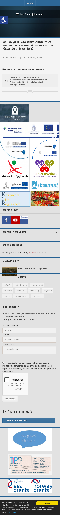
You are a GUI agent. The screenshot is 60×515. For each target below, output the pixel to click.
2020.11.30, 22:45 (33, 57)
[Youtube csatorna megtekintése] (15, 220)
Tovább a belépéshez (16, 420)
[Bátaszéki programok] (24, 220)
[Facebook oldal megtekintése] (6, 220)
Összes (55, 232)
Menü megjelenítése (32, 14)
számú (7, 285)
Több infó (12, 512)
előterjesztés (21, 285)
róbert (7, 296)
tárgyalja (48, 290)
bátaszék (21, 290)
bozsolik (8, 290)
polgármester (21, 296)
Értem (47, 503)
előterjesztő (37, 285)
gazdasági (37, 296)
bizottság (34, 290)
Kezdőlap (30, 3)
